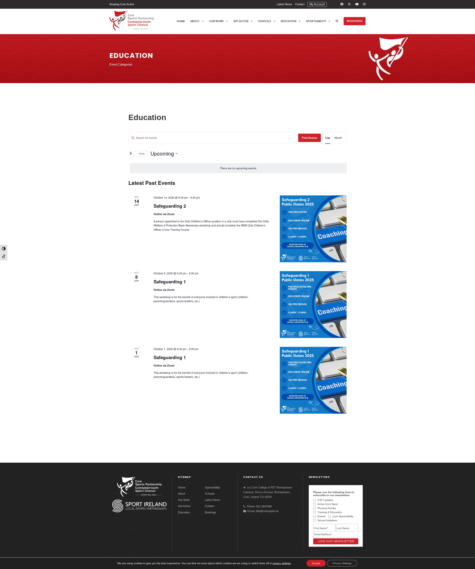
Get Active (240, 21)
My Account (317, 4)
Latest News (284, 4)
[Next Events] (130, 153)
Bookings (354, 20)
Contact (299, 4)
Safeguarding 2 (170, 206)
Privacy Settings (342, 563)
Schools (264, 21)
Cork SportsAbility (342, 516)
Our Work (216, 21)
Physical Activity (326, 508)
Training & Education (329, 512)
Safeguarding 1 (170, 281)
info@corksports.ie (267, 511)
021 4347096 (264, 506)
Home (181, 21)
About (194, 21)
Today (142, 153)
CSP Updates (325, 499)
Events (321, 516)
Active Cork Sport (327, 504)
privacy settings (282, 563)
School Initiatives (327, 520)
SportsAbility (316, 21)
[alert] (238, 168)
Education (288, 21)
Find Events (309, 138)
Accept (316, 563)
